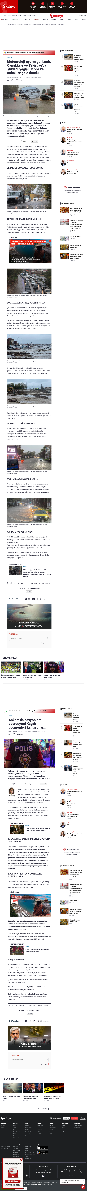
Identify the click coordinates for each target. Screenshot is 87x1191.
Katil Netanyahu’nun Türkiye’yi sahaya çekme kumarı (74, 141)
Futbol (27, 1125)
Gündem (9, 57)
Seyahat (52, 1131)
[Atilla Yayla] (63, 152)
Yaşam (51, 1123)
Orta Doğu (40, 1125)
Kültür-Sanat (65, 1123)
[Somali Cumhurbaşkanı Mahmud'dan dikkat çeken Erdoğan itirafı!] (69, 106)
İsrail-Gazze (40, 1133)
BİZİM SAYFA (36, 19)
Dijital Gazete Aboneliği (30, 15)
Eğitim (3, 1127)
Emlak (15, 1135)
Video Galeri (16, 1156)
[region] (43, 1185)
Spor (26, 1123)
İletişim (27, 1148)
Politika (3, 1125)
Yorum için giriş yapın (43, 643)
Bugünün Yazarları (5, 1146)
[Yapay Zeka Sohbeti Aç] (83, 1187)
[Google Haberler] (45, 599)
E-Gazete (9, 15)
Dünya (39, 1123)
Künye (26, 1150)
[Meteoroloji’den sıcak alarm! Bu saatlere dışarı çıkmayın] (64, 259)
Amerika (39, 1129)
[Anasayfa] (6, 1118)
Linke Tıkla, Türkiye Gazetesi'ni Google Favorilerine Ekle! (25, 52)
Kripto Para (16, 1133)
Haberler (15, 1152)
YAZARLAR (27, 19)
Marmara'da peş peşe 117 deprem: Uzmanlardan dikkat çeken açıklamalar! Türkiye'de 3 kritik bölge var (76, 225)
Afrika (38, 1131)
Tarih (63, 1131)
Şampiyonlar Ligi (29, 1131)
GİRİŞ (81, 15)
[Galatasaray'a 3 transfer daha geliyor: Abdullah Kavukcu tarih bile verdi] (68, 742)
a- (32, 141)
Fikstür (27, 1129)
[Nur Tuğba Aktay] (63, 140)
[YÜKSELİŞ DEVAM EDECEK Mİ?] (64, 250)
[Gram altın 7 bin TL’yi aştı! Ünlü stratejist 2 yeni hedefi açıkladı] (69, 95)
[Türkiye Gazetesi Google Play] (42, 1153)
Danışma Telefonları (30, 1154)
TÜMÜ (42, 627)
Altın (14, 1127)
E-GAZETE (66, 1118)
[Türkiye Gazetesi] (57, 17)
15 (34, 626)
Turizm (15, 1140)
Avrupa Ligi (28, 1133)
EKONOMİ (62, 19)
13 (31, 626)
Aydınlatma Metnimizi (37, 1184)
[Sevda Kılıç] (11, 791)
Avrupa (39, 1127)
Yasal (26, 1156)
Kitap (63, 1129)
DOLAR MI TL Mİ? (75, 236)
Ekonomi (15, 1123)
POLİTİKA (53, 19)
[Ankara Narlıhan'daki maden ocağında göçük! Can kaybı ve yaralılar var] (69, 82)
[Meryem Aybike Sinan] (63, 172)
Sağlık (51, 1125)
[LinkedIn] (33, 599)
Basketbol (27, 1135)
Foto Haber (16, 1154)
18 (38, 626)
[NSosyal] (37, 599)
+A (36, 141)
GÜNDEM (45, 19)
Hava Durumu (53, 1127)
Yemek (51, 1129)
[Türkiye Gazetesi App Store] (42, 1148)
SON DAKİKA (5, 19)
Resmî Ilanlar (16, 1150)
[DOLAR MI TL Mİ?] (64, 241)
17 (37, 626)
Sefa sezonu (70, 163)
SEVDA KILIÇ (11, 795)
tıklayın (76, 192)
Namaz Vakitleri (78, 1125)
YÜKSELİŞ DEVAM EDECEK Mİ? (75, 246)
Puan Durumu (28, 1127)
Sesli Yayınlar (77, 1127)
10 (27, 626)
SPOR (76, 19)
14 (33, 626)
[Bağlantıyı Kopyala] (12, 80)
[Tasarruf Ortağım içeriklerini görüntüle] (16, 19)
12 (30, 626)
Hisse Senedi (16, 1131)
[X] (25, 599)
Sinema (63, 1125)
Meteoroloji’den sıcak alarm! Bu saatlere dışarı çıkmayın (76, 256)
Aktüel (51, 1133)
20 (41, 626)
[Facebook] (11, 583)
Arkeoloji (64, 1127)
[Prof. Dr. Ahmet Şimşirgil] (63, 129)
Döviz (14, 1129)
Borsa (14, 1125)
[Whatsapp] (8, 80)
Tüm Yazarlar (4, 1148)
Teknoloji (15, 1148)
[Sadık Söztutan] (63, 163)
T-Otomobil (16, 1138)
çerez (29, 1182)
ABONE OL (74, 1118)
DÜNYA (69, 19)
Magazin (15, 1146)
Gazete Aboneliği (18, 15)
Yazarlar (3, 1144)
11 (29, 626)
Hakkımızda (28, 1146)
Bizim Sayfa (77, 1123)
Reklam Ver (28, 1158)
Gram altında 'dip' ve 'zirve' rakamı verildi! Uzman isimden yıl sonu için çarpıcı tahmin (77, 211)
